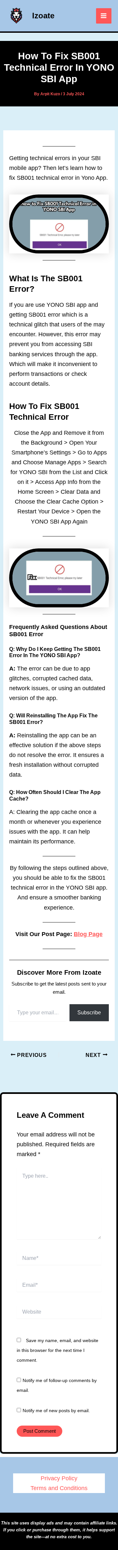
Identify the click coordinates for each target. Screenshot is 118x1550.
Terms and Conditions (59, 1488)
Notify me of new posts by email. (56, 1410)
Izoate (43, 15)
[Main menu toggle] (103, 16)
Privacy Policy (59, 1478)
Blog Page (88, 934)
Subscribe (89, 1012)
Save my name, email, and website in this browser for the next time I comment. (57, 1350)
